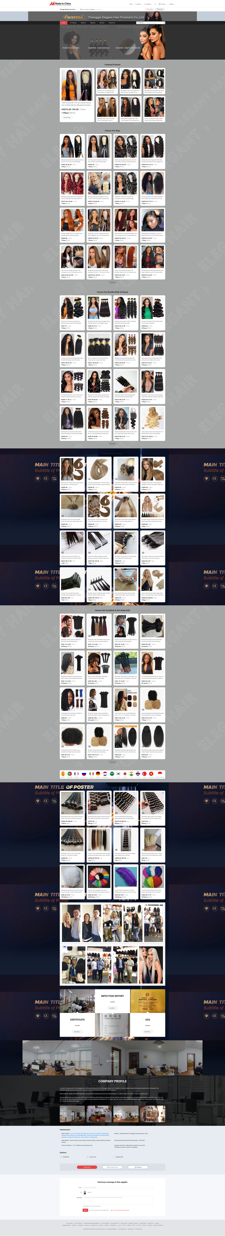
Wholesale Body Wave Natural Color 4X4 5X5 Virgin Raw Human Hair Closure (126, 432)
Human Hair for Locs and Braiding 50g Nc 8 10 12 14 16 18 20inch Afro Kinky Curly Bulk (125, 714)
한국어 (124, 1225)
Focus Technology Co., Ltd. (101, 1229)
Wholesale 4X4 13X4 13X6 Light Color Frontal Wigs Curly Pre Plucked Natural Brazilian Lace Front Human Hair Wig (106, 119)
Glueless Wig (105, 1133)
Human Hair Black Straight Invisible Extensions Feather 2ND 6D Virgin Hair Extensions (98, 557)
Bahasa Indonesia (158, 1225)
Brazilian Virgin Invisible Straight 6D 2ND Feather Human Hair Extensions (99, 594)
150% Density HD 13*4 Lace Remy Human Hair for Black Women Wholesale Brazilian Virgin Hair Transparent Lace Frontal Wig (76, 104)
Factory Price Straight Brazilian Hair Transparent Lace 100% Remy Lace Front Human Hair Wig (72, 271)
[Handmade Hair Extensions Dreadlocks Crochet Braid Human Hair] (72, 700)
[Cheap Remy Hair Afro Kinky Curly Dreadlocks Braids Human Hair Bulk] (72, 736)
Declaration (130, 1229)
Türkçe (144, 1225)
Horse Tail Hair (85, 1137)
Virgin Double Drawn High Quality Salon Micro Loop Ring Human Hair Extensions (152, 594)
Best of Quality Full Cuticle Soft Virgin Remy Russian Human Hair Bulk (98, 359)
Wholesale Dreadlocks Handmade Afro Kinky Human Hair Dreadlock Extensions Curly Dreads (72, 677)
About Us (83, 23)
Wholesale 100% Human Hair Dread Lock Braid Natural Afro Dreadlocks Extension (126, 677)
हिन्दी (133, 1225)
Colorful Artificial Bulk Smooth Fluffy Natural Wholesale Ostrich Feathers (151, 891)
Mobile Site (150, 1223)
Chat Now (160, 9)
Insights (157, 1223)
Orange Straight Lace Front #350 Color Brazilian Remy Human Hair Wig (71, 234)
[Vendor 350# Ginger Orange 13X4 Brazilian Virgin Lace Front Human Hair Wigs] (126, 257)
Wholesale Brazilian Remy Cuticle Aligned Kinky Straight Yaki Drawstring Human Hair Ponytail (153, 751)
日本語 (129, 1225)
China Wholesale (105, 1223)
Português (80, 1225)
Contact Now (67, 117)
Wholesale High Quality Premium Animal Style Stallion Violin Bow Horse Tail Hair (99, 817)
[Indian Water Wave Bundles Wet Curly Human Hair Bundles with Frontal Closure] (153, 344)
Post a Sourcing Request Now (120, 1210)
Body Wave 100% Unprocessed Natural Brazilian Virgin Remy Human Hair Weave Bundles (99, 396)
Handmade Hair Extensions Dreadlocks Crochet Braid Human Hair (71, 714)
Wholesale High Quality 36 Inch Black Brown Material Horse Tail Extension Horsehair (152, 817)
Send (85, 1210)
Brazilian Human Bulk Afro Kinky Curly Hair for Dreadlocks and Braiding (98, 751)
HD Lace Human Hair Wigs (93, 1133)
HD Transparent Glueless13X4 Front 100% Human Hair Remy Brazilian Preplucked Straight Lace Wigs (97, 161)
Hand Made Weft (81, 1135)
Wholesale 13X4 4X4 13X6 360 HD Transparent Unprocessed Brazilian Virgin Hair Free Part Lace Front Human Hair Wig (125, 197)
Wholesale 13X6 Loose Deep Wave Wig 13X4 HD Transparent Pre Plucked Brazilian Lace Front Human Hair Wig (130, 91)
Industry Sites (124, 1223)
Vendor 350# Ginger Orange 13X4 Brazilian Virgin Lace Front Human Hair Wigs (125, 271)
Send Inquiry (150, 9)
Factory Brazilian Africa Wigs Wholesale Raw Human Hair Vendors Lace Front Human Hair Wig (152, 197)
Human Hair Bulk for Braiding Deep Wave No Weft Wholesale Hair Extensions (72, 359)
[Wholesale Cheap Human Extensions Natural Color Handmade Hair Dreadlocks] (72, 626)
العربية (119, 1225)
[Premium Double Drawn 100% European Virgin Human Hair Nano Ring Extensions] (99, 469)
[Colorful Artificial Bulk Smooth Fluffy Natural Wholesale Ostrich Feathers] (153, 877)
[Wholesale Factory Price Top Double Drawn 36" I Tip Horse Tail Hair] (72, 840)
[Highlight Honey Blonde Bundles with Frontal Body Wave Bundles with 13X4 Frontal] (126, 344)
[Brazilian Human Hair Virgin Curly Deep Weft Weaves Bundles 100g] (126, 308)
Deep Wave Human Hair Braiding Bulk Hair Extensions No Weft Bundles (125, 396)
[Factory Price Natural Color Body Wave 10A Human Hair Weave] (153, 308)
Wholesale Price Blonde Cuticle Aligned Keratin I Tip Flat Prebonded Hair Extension (125, 520)
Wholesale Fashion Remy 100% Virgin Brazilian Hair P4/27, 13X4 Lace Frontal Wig (98, 271)
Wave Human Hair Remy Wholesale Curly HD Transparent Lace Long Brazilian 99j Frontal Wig (126, 234)
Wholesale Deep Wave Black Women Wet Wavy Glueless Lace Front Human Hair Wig (152, 271)
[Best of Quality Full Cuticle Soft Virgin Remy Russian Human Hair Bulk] (99, 344)
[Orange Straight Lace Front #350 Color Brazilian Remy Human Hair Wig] (72, 220)
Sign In (131, 4)
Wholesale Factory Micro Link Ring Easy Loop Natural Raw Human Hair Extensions (125, 557)
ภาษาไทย (138, 1225)
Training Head (93, 1137)
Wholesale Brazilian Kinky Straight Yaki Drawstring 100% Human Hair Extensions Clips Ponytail (126, 751)
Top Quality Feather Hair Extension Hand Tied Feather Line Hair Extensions (153, 557)
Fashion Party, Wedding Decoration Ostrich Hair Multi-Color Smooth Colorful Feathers (99, 891)
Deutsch (107, 1225)
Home (63, 23)
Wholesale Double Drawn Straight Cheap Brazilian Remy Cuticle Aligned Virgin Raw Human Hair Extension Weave (99, 322)
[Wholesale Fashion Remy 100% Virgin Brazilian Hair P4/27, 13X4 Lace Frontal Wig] (99, 257)
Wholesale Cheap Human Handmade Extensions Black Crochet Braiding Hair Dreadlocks (98, 714)
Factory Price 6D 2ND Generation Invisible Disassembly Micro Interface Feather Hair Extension (71, 594)
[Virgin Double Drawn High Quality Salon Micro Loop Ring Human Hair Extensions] (153, 580)
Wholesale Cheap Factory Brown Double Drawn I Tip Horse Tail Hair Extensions (72, 817)
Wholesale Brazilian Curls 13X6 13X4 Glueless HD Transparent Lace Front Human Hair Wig (130, 119)
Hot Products (69, 1223)
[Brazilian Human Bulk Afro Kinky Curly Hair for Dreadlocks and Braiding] (99, 736)
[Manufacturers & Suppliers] (60, 3)
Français (87, 1225)
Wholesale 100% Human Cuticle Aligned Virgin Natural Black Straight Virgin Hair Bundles (152, 396)
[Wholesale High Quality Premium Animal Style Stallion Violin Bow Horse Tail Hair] (99, 803)
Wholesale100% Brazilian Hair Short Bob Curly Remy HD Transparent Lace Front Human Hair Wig (154, 91)
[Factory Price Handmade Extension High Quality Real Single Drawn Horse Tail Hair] (99, 840)
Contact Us (112, 23)
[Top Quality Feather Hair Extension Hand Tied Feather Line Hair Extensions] (153, 543)
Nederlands (113, 1225)
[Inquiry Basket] (155, 4)
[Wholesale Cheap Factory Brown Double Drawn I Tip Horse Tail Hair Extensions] (72, 803)
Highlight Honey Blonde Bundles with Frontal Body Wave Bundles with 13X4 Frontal (125, 359)
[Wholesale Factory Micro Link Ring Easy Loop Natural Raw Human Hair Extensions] (126, 543)
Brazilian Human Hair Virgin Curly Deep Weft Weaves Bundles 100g (125, 322)
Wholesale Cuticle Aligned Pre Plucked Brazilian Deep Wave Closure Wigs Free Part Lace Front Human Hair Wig (152, 161)
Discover (102, 23)
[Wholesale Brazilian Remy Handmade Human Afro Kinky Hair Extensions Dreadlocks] (153, 626)
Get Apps (163, 4)
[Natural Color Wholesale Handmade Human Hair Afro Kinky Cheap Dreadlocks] (99, 663)
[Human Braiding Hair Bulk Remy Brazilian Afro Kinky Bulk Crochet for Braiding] (153, 700)
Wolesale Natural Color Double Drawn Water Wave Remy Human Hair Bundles (71, 432)
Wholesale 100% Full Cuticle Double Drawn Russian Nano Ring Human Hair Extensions (71, 520)
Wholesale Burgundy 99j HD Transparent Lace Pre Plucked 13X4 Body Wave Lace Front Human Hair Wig (72, 197)
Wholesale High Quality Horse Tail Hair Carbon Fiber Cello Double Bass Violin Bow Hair (152, 854)
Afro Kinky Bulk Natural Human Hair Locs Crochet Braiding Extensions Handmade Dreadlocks (153, 677)
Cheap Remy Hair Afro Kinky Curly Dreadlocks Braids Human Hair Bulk (70, 751)
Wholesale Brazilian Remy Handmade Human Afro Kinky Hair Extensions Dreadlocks (152, 640)
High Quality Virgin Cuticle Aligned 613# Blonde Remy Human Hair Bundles (152, 432)
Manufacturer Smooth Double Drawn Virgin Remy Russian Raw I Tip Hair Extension (98, 520)
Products (73, 23)
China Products (78, 1223)
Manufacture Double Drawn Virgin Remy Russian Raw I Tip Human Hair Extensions (72, 483)
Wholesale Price (115, 1223)
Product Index (143, 1223)
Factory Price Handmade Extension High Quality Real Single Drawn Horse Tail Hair (99, 854)
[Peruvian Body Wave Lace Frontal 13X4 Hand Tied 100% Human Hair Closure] (72, 381)
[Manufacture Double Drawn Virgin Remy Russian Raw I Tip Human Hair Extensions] (72, 469)
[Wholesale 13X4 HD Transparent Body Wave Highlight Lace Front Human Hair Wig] (99, 220)
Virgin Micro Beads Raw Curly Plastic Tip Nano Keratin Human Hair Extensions (126, 483)
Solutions (92, 23)
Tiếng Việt (149, 1225)
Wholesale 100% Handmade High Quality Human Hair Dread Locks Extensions (99, 640)
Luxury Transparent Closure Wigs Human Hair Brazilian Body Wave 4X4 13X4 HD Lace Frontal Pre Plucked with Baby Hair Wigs (153, 119)
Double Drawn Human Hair (69, 1135)
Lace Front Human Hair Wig (78, 1133)
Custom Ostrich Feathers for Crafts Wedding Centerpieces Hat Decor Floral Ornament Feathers (125, 891)
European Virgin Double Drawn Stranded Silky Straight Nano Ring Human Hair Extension (152, 520)
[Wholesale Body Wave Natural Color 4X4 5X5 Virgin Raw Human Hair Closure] (126, 418)
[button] (112, 57)
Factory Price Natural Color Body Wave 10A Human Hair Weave (152, 322)
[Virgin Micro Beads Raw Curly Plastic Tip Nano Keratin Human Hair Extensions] (126, 469)
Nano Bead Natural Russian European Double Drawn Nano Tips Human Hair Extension (125, 594)
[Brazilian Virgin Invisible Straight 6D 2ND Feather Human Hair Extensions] (99, 580)
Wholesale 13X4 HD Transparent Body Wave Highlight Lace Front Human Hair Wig (98, 234)
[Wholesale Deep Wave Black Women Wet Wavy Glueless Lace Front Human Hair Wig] (153, 257)
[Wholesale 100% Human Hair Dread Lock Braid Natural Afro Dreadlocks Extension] (126, 663)
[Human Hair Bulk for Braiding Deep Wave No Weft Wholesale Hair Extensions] (72, 344)
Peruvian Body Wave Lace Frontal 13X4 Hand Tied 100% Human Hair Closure (72, 396)
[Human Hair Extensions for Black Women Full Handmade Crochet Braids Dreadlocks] (126, 626)
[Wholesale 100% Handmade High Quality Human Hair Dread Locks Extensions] (99, 626)
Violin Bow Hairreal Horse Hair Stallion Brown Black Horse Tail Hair (125, 854)
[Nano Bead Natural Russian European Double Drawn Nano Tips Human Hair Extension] (126, 580)
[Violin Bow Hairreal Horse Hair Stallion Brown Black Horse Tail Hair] (126, 840)
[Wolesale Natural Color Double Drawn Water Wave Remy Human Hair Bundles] (72, 418)
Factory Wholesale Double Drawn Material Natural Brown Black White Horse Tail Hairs (124, 817)
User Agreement (122, 1229)
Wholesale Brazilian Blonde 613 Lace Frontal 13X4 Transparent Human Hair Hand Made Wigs (98, 197)
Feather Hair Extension (74, 1137)
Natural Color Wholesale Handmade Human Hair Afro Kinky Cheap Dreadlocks (97, 677)
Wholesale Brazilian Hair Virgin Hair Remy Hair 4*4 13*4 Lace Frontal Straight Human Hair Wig (72, 161)
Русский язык (94, 1225)
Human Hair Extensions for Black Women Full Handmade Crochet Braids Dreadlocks (126, 640)
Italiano (101, 1225)
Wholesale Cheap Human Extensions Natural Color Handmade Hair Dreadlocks (71, 640)
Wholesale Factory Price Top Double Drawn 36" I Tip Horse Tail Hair (70, 854)
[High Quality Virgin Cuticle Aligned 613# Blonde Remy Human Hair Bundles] (153, 418)
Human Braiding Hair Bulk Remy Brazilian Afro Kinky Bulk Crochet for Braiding (153, 714)
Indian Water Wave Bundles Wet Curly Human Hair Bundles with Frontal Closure (152, 359)
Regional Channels (133, 1223)
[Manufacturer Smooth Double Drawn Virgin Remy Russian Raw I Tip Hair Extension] (99, 506)
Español (74, 1225)
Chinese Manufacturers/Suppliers (91, 1223)
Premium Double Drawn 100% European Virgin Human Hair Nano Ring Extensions (99, 483)
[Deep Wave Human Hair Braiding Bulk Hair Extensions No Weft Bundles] (126, 381)
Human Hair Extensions (93, 1135)
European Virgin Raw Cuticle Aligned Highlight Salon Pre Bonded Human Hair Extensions (152, 483)
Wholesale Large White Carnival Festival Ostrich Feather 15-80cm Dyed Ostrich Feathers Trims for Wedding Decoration (72, 891)
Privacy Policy (138, 1229)
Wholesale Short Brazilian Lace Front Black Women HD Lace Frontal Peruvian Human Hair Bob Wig (152, 234)
